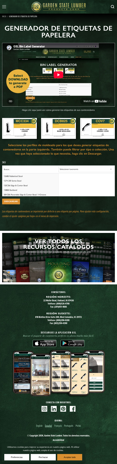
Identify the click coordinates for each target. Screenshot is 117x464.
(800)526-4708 (62, 303)
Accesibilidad (58, 440)
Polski (78, 426)
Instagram (44, 409)
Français (58, 426)
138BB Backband (10, 190)
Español (48, 426)
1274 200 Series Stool (12, 181)
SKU (4, 162)
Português (68, 426)
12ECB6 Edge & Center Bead (16, 185)
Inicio (4, 16)
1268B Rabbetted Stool (13, 176)
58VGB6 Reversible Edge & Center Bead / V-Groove (25, 194)
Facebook (72, 409)
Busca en (112, 6)
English (39, 426)
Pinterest (63, 409)
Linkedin (54, 409)
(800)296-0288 (62, 320)
